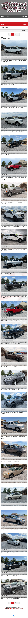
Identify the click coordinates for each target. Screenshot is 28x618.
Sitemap (21, 608)
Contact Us (7, 608)
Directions (17, 608)
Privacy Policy (12, 608)
